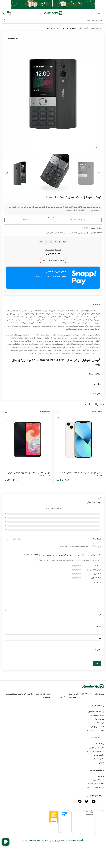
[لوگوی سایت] (53, 13)
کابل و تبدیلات (98, 758)
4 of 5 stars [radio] (75, 566)
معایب (98, 626)
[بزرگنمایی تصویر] (96, 148)
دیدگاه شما (95, 582)
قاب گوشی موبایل (96, 747)
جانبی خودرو (99, 755)
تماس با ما (99, 719)
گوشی (85, 28)
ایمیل (98, 649)
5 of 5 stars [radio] (73, 566)
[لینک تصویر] (93, 686)
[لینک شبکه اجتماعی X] (51, 242)
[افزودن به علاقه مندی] (57, 417)
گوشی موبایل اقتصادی (79, 232)
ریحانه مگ (99, 743)
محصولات (94, 28)
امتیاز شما (96, 566)
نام (99, 638)
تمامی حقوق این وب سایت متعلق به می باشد (52, 840)
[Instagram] (100, 801)
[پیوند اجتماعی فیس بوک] (56, 242)
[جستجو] (5, 21)
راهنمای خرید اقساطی (95, 783)
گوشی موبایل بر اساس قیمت (57, 232)
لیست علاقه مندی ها (95, 787)
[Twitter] (86, 801)
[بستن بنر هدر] (3, 4)
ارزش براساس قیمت (92, 570)
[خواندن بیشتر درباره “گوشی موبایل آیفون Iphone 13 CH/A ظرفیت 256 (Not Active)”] (57, 412)
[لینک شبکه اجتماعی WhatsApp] (46, 242)
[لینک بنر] (57, 4)
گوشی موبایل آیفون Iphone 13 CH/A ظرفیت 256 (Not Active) (80, 474)
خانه (101, 28)
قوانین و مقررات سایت (94, 730)
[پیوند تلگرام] (41, 242)
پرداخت (101, 776)
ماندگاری (97, 574)
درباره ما (100, 722)
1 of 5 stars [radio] (81, 566)
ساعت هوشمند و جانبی (94, 751)
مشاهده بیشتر (94, 374)
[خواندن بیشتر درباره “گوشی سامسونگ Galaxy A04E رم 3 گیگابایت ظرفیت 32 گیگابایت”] (5, 412)
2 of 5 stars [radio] (79, 566)
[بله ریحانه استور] (79, 801)
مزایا (99, 614)
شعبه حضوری (98, 779)
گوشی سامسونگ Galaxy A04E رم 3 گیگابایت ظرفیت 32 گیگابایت (28, 474)
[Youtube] (93, 801)
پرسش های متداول (96, 711)
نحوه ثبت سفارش (96, 715)
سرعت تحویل (95, 578)
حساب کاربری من (97, 726)
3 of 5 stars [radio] (77, 566)
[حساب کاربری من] (3, 13)
